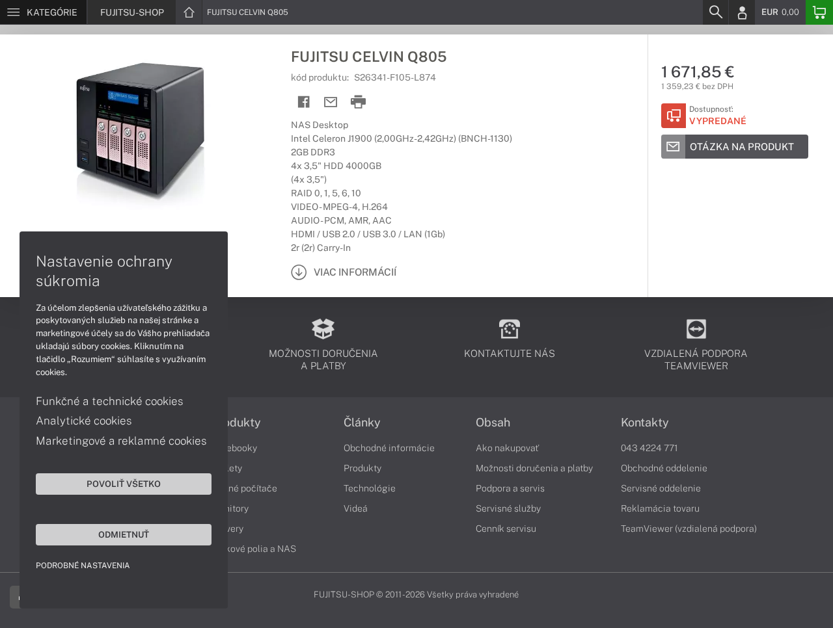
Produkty (236, 422)
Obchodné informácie (389, 448)
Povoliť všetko (124, 483)
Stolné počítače (244, 488)
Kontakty (645, 422)
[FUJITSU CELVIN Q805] (139, 131)
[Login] (742, 12)
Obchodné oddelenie (664, 468)
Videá (356, 508)
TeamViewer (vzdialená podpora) (689, 528)
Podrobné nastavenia (83, 565)
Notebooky (234, 448)
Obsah (493, 422)
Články (362, 422)
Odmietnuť (123, 534)
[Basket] (819, 12)
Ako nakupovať (507, 448)
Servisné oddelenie (661, 488)
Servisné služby (508, 508)
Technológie (370, 488)
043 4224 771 (649, 448)
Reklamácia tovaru (660, 508)
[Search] (715, 12)
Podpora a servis (510, 488)
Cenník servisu (506, 528)
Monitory (230, 508)
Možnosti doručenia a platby (534, 468)
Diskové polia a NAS (254, 548)
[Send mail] (331, 102)
